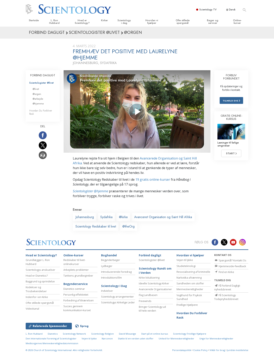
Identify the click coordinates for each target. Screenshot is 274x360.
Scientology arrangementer (117, 296)
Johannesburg (84, 217)
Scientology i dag (124, 21)
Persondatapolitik (181, 350)
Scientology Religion (102, 333)
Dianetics (53, 333)
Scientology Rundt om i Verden (155, 271)
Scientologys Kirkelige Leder (118, 302)
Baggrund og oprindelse (40, 281)
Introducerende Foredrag (116, 272)
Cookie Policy (200, 350)
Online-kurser (237, 21)
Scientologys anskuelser (40, 270)
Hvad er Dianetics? (37, 275)
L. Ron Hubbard (54, 21)
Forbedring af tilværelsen (78, 300)
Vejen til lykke (185, 260)
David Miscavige (127, 333)
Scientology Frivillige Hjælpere (189, 333)
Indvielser (107, 291)
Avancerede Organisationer (155, 289)
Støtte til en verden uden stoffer (135, 338)
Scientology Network (74, 333)
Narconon (107, 338)
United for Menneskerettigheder (176, 338)
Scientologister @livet (41, 83)
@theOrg (128, 226)
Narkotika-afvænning (189, 277)
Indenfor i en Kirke (37, 297)
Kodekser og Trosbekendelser (36, 289)
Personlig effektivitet (75, 294)
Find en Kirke (226, 272)
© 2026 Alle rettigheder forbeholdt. (64, 350)
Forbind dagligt (150, 255)
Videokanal (32, 308)
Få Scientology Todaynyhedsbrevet (226, 297)
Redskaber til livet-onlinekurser (74, 262)
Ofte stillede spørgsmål (183, 21)
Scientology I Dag (114, 286)
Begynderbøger (110, 260)
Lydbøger (106, 266)
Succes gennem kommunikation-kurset (77, 308)
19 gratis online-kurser (152, 179)
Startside (34, 20)
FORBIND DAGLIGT (42, 75)
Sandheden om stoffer (190, 283)
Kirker (104, 20)
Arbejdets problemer (76, 270)
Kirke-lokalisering (149, 277)
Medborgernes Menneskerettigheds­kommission (52, 343)
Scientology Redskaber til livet (95, 226)
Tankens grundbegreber (78, 275)
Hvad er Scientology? (82, 21)
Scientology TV (208, 9)
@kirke (123, 217)
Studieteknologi (186, 266)
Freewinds (145, 301)
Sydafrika (106, 217)
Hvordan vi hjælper (151, 21)
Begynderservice (75, 284)
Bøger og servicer (212, 21)
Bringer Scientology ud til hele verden (152, 308)
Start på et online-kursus (154, 333)
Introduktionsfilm (111, 277)
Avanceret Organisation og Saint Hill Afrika (163, 217)
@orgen (36, 94)
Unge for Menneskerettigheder (216, 338)
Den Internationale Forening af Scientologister (51, 338)
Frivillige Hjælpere (187, 305)
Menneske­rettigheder (190, 289)
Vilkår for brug (217, 350)
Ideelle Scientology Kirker (154, 283)
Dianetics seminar (74, 289)
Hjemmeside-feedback (232, 266)
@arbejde (37, 99)
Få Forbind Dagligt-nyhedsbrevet (227, 287)
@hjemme (38, 103)
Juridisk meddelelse (237, 350)
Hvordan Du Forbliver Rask (40, 112)
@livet (35, 89)
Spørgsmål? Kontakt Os (232, 260)
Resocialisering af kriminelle (193, 272)
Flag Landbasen (148, 295)
